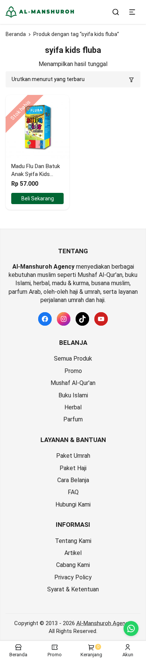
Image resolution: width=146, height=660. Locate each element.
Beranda (16, 34)
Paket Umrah (73, 455)
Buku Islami (73, 395)
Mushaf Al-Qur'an (73, 382)
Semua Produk (73, 358)
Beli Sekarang (37, 198)
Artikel (73, 552)
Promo (73, 370)
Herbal (73, 407)
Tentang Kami (73, 540)
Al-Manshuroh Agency (103, 623)
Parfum (73, 419)
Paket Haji (73, 468)
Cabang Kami (73, 564)
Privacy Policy (73, 577)
